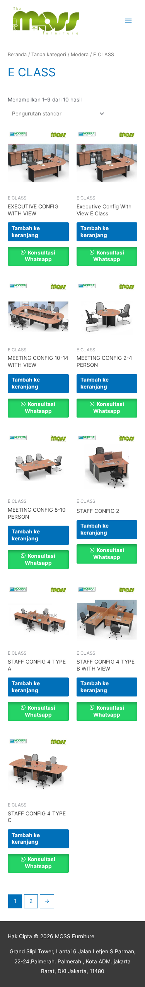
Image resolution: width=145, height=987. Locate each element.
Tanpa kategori (48, 54)
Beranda (17, 54)
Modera (80, 54)
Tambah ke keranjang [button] (26, 231)
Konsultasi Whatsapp (40, 256)
